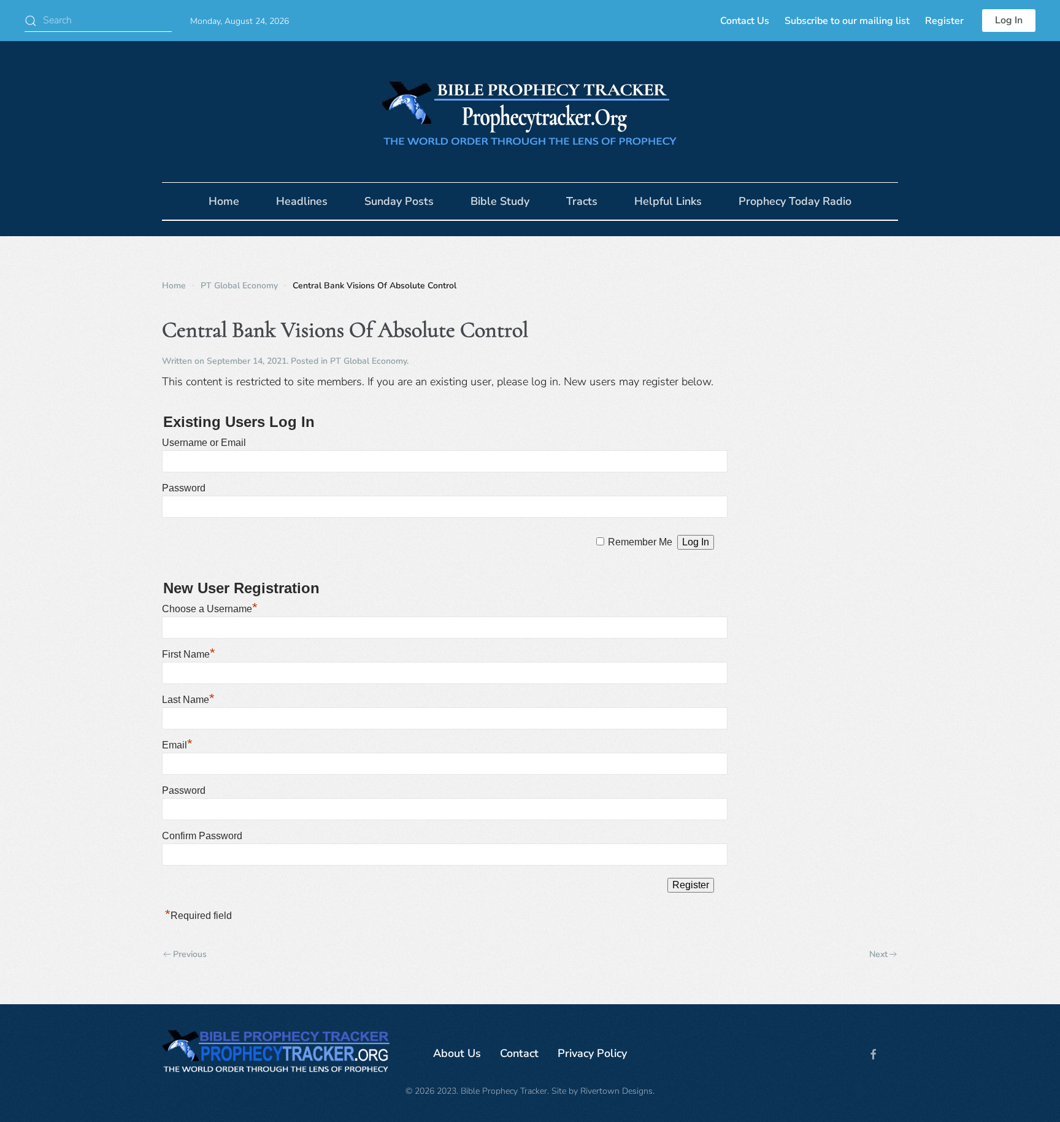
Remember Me (640, 542)
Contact (519, 1053)
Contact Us (744, 21)
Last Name (188, 699)
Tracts (581, 201)
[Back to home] (530, 112)
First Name (188, 654)
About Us (457, 1053)
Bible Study (499, 201)
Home (224, 201)
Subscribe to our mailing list (847, 21)
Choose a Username (210, 609)
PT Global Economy (368, 361)
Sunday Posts (399, 201)
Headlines (302, 201)
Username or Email (204, 442)
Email (177, 745)
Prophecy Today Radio (795, 201)
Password (183, 488)
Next (878, 954)
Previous (190, 954)
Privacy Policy (592, 1053)
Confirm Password (202, 836)
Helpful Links (668, 201)
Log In (1009, 20)
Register (944, 21)
